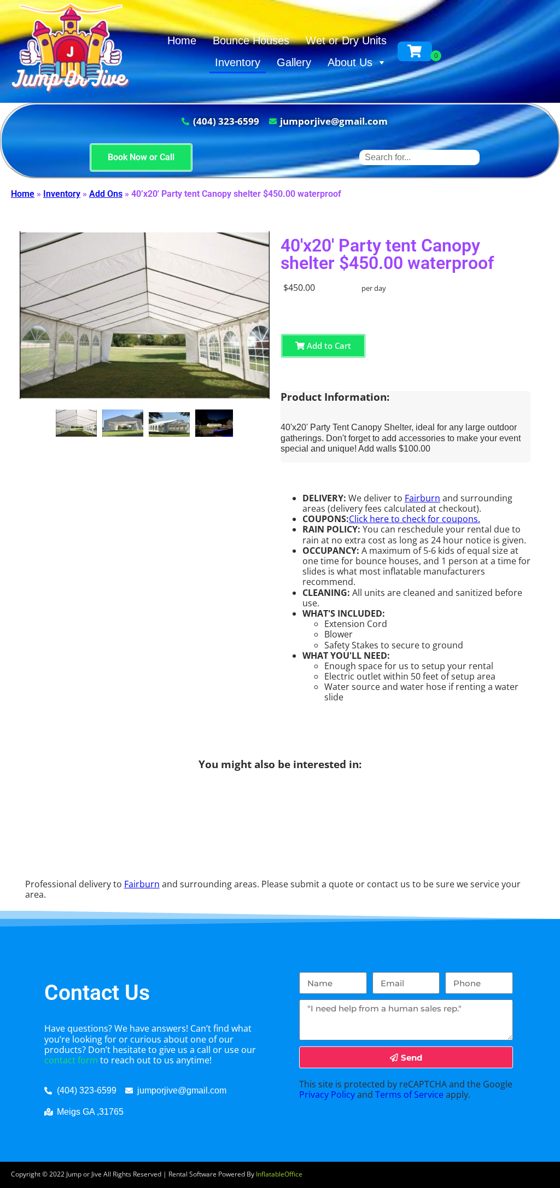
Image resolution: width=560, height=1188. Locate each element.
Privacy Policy (327, 1094)
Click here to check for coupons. (414, 519)
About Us (350, 62)
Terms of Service (409, 1094)
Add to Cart (328, 345)
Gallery (294, 62)
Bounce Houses (251, 40)
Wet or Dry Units (346, 40)
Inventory (237, 62)
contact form (71, 1060)
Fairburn (422, 498)
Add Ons (105, 194)
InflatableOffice (279, 1174)
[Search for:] (419, 157)
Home (181, 40)
